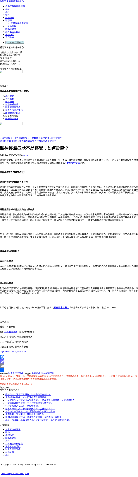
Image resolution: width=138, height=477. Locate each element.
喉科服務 (9, 101)
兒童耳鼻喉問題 (12, 429)
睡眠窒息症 (10, 29)
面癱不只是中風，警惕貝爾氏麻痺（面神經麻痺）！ (30, 409)
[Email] (69, 365)
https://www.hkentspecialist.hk (13, 351)
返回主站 (9, 37)
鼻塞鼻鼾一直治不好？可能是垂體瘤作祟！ (25, 414)
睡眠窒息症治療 (12, 107)
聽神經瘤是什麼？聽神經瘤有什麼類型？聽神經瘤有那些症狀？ (32, 138)
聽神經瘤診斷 (48, 373)
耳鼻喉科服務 (10, 331)
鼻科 (7, 12)
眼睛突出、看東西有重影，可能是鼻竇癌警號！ (28, 394)
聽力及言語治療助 (14, 110)
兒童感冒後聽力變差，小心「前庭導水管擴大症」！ (30, 403)
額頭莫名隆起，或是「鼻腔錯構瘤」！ (23, 406)
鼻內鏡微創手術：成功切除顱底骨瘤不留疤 (25, 397)
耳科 (7, 9)
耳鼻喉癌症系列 (12, 446)
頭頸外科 (9, 17)
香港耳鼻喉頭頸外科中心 (12, 1)
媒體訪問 (9, 34)
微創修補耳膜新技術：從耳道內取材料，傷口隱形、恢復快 (33, 417)
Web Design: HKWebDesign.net (15, 473)
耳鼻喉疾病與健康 (19, 23)
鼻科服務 (9, 99)
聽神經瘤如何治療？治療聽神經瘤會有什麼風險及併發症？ (28, 141)
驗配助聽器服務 (12, 113)
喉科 (7, 15)
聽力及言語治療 (12, 32)
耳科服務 (9, 96)
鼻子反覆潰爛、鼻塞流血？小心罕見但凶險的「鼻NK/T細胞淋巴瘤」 (38, 420)
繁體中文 (19, 42)
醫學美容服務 (11, 118)
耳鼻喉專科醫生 (61, 307)
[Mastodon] (69, 361)
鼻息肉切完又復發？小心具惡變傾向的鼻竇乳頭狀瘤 (30, 411)
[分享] (69, 370)
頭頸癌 (8, 20)
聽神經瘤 (36, 373)
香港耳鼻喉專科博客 (15, 6)
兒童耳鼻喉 (10, 26)
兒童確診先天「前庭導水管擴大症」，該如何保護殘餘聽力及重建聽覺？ (39, 400)
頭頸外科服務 (11, 104)
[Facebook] (69, 357)
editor (25, 155)
